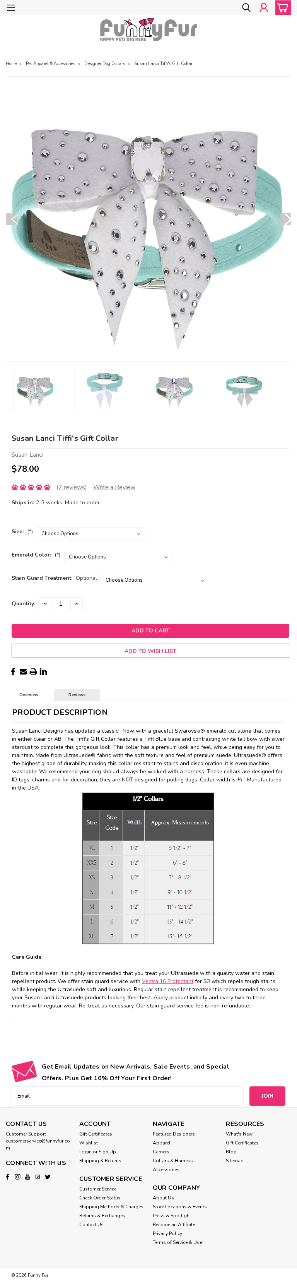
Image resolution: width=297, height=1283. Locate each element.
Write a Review (114, 487)
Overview (28, 695)
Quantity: (23, 603)
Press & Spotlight (172, 1216)
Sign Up (107, 1152)
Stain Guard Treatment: (54, 578)
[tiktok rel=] (38, 1177)
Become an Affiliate (174, 1224)
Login (85, 1152)
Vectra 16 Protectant (167, 981)
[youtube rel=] (28, 1177)
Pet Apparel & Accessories (50, 64)
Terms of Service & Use (177, 1242)
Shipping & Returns (100, 1161)
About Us (163, 1198)
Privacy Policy (167, 1233)
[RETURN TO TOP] (13, 1013)
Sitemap (235, 1161)
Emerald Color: (36, 554)
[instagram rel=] (17, 1177)
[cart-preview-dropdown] (281, 7)
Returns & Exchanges (102, 1216)
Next (285, 219)
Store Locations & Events (180, 1207)
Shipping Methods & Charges (111, 1207)
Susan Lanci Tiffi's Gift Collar (163, 64)
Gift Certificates (95, 1134)
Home (11, 64)
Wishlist (88, 1143)
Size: (22, 531)
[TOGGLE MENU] (10, 8)
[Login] (264, 7)
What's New (239, 1134)
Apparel (162, 1143)
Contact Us (91, 1224)
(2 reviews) (71, 487)
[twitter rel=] (48, 1177)
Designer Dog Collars (104, 64)
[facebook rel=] (7, 1177)
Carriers (161, 1152)
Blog (231, 1152)
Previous (11, 219)
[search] (246, 7)
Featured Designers (174, 1134)
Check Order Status (100, 1198)
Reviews (76, 695)
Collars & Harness (173, 1161)
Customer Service (97, 1189)
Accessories (166, 1170)
